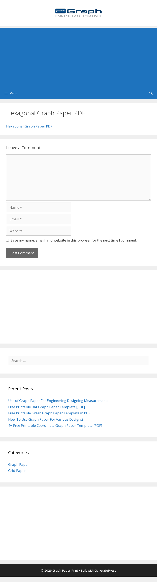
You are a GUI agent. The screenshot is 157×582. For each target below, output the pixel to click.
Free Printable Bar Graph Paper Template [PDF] (46, 407)
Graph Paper (18, 464)
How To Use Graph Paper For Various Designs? (45, 419)
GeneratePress (105, 570)
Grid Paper (17, 470)
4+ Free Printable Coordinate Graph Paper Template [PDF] (55, 425)
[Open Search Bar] (151, 93)
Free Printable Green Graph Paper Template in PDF (49, 413)
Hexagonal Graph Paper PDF (29, 126)
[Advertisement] (78, 56)
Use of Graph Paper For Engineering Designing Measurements (58, 400)
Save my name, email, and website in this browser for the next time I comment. (74, 240)
